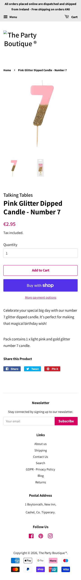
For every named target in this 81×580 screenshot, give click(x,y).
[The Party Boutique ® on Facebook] (31, 537)
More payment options (40, 297)
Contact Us (40, 456)
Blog (41, 475)
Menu (13, 17)
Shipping (40, 450)
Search (40, 463)
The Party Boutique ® (53, 553)
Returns (40, 482)
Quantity (10, 244)
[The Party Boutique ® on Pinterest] (40, 537)
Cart (74, 17)
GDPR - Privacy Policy (40, 469)
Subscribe (66, 421)
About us (40, 444)
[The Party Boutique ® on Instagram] (50, 537)
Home (7, 70)
